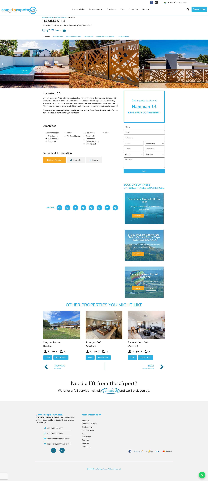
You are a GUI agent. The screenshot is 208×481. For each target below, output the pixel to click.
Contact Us (133, 9)
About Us (86, 420)
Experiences (111, 9)
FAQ (83, 433)
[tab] (54, 160)
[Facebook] (151, 2)
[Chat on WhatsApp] (202, 475)
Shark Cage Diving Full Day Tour (144, 200)
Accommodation (78, 9)
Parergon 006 (93, 342)
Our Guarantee (88, 430)
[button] (2, 64)
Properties (50, 17)
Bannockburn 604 (138, 342)
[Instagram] (156, 2)
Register (85, 443)
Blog (123, 9)
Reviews (85, 440)
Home (44, 17)
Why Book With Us (89, 424)
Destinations (94, 9)
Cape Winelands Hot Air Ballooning (144, 275)
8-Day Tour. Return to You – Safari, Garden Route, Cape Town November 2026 (144, 237)
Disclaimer (86, 437)
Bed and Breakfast (60, 17)
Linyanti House (52, 342)
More (144, 9)
